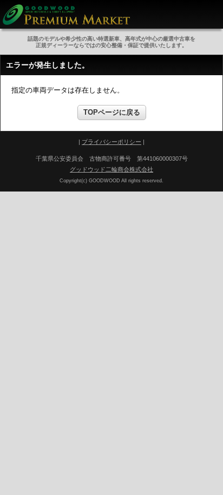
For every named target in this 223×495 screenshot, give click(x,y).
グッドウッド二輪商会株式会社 (111, 169)
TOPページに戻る (111, 112)
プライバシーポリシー (111, 141)
